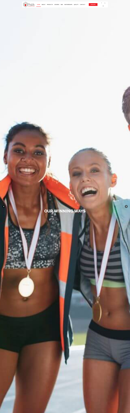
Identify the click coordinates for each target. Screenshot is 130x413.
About (43, 4)
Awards (56, 4)
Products (50, 4)
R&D (62, 4)
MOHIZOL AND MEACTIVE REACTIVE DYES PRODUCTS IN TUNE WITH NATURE (65, 216)
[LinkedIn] (105, 3)
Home (38, 4)
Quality (76, 4)
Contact (82, 4)
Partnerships (68, 4)
